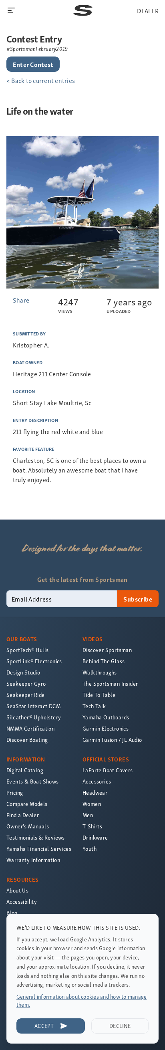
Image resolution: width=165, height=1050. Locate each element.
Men (87, 815)
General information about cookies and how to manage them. (81, 1000)
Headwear (94, 792)
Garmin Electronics (105, 728)
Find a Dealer (22, 815)
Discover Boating (27, 739)
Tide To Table (98, 695)
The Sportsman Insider (110, 683)
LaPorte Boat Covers (107, 770)
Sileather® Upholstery (33, 717)
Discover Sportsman (107, 650)
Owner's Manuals (27, 826)
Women (91, 804)
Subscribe (137, 598)
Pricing (14, 792)
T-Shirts (92, 826)
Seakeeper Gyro (26, 683)
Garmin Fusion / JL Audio (112, 739)
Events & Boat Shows (32, 781)
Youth (89, 848)
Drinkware (95, 837)
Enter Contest (33, 64)
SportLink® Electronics (34, 661)
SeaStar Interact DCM (33, 706)
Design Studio (23, 672)
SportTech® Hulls (27, 650)
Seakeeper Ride (25, 695)
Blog (12, 913)
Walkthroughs (99, 672)
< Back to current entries (40, 80)
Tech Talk (94, 706)
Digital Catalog (24, 770)
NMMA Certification (30, 728)
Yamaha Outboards (105, 717)
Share (21, 299)
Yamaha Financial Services (38, 848)
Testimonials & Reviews (35, 837)
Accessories (96, 781)
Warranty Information (33, 860)
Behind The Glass (103, 661)
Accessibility (21, 901)
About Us (17, 890)
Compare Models (27, 804)
